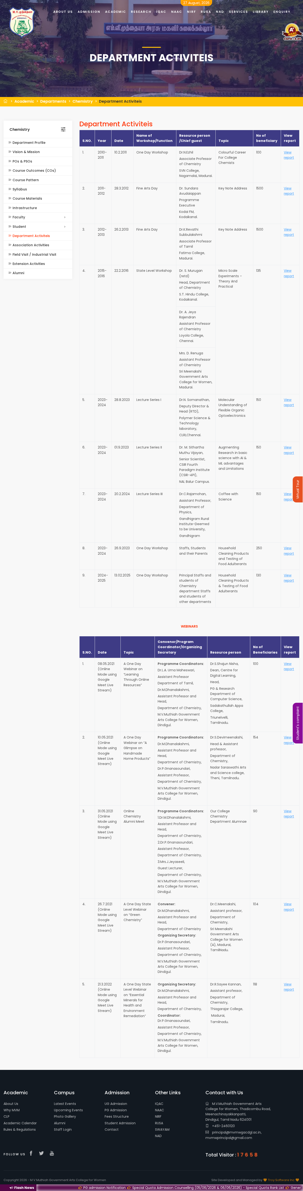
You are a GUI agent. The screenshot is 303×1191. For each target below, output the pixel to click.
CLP (6, 1116)
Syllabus (19, 189)
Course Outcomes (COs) (34, 170)
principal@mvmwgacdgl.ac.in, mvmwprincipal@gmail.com (233, 1135)
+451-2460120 (223, 1126)
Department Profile (28, 142)
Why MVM (12, 1110)
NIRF (158, 1116)
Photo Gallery (65, 1116)
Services (238, 11)
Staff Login (63, 1129)
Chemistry (82, 101)
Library (261, 11)
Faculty (18, 217)
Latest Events (65, 1103)
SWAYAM (162, 1129)
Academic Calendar (20, 1123)
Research (141, 11)
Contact (112, 1129)
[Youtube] (53, 1153)
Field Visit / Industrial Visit (34, 254)
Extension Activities (28, 263)
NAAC (159, 1110)
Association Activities (30, 245)
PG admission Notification (59, 1187)
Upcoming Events (68, 1110)
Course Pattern (25, 180)
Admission (89, 11)
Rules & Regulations (20, 1129)
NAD (158, 1136)
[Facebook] (32, 1153)
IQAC (159, 1103)
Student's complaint (297, 723)
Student (19, 226)
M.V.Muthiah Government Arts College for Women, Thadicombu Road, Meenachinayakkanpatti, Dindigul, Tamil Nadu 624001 (238, 1111)
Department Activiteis (120, 101)
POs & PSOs (22, 161)
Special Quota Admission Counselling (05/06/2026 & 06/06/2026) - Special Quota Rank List (163, 1187)
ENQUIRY (281, 11)
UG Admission (116, 1103)
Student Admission (120, 1123)
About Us (11, 1103)
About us (63, 11)
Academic (24, 101)
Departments (53, 101)
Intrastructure (24, 208)
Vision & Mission (26, 151)
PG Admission (116, 1110)
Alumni (18, 273)
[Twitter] (42, 1153)
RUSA (159, 1123)
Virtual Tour (297, 489)
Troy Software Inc (281, 1180)
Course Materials (27, 198)
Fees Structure (117, 1116)
